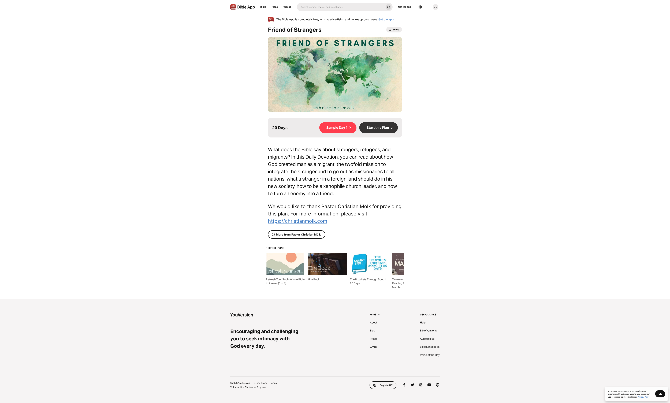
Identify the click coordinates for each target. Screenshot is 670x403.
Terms (273, 383)
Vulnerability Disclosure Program (248, 387)
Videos (287, 6)
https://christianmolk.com (297, 221)
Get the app (404, 6)
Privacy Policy (260, 383)
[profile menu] (433, 6)
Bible (263, 6)
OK (660, 393)
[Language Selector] (420, 6)
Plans (275, 6)
